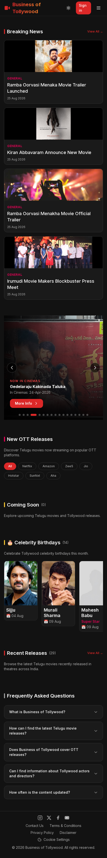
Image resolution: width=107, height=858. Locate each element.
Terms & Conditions (65, 825)
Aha (53, 475)
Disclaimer (68, 832)
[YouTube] (66, 817)
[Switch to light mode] (68, 7)
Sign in (83, 7)
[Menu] (98, 7)
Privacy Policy (42, 832)
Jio (86, 466)
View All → (95, 31)
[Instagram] (40, 817)
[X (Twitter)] (49, 817)
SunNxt (35, 475)
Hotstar (13, 475)
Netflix (27, 466)
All (10, 466)
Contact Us (35, 825)
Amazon (49, 466)
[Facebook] (57, 817)
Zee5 (69, 466)
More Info (23, 403)
